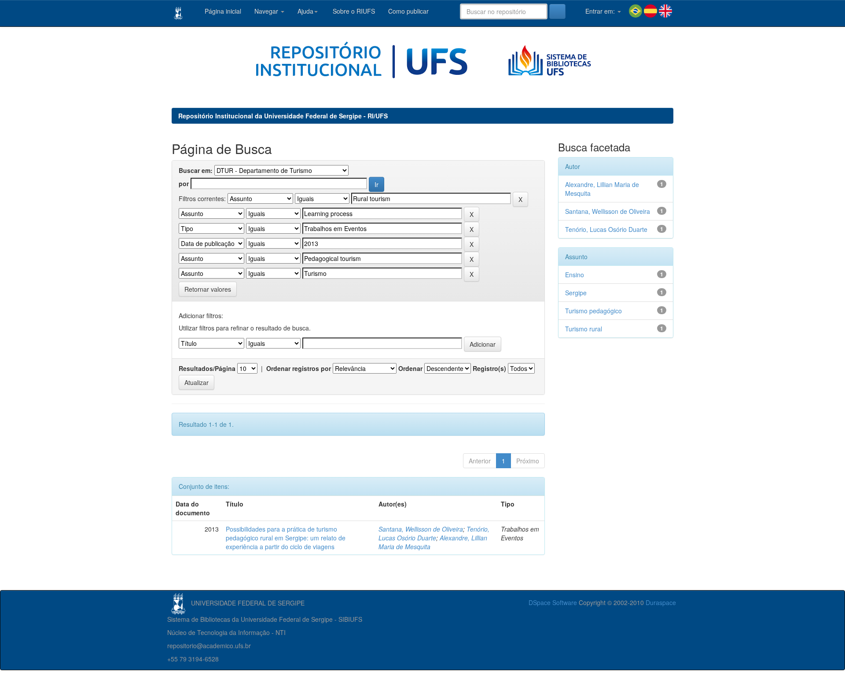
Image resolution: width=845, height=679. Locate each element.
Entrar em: (600, 11)
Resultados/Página (207, 368)
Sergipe (576, 292)
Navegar (267, 11)
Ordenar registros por (298, 368)
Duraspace (661, 602)
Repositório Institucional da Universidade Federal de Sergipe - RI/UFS (283, 115)
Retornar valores (207, 289)
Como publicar (408, 11)
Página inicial (222, 11)
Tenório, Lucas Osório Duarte (433, 533)
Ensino (574, 274)
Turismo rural (583, 328)
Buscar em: (196, 170)
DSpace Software (553, 602)
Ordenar (410, 368)
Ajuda (305, 11)
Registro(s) (489, 368)
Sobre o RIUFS (353, 11)
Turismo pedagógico (593, 310)
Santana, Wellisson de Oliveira (420, 529)
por (184, 183)
